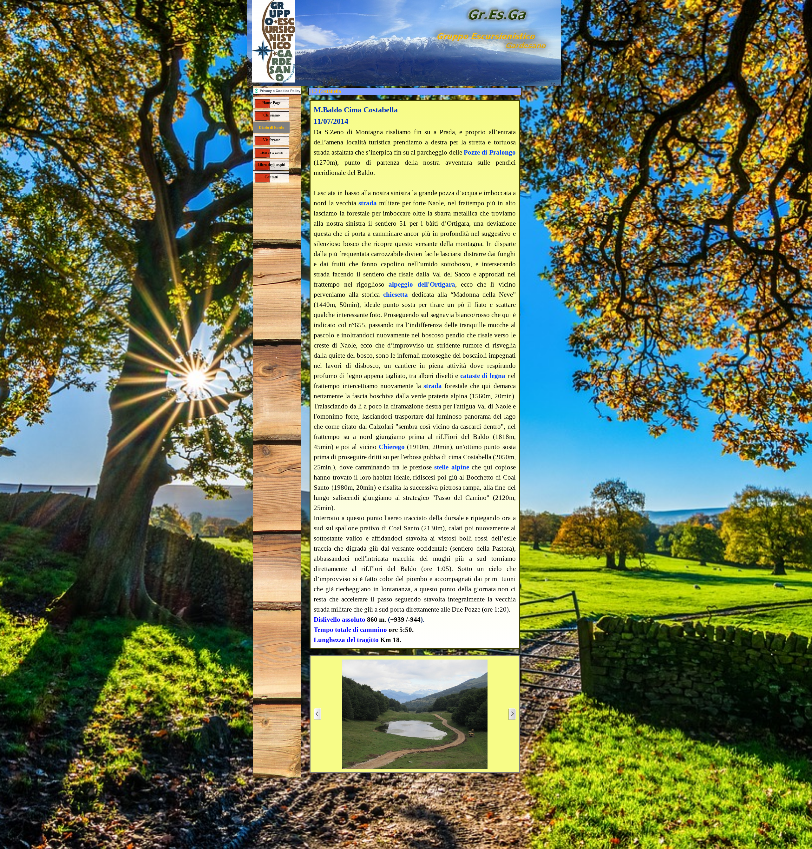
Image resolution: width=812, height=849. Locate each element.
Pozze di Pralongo (490, 152)
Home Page (271, 103)
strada (367, 203)
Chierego (392, 447)
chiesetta (395, 294)
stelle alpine (451, 467)
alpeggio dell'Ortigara (422, 284)
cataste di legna (482, 376)
